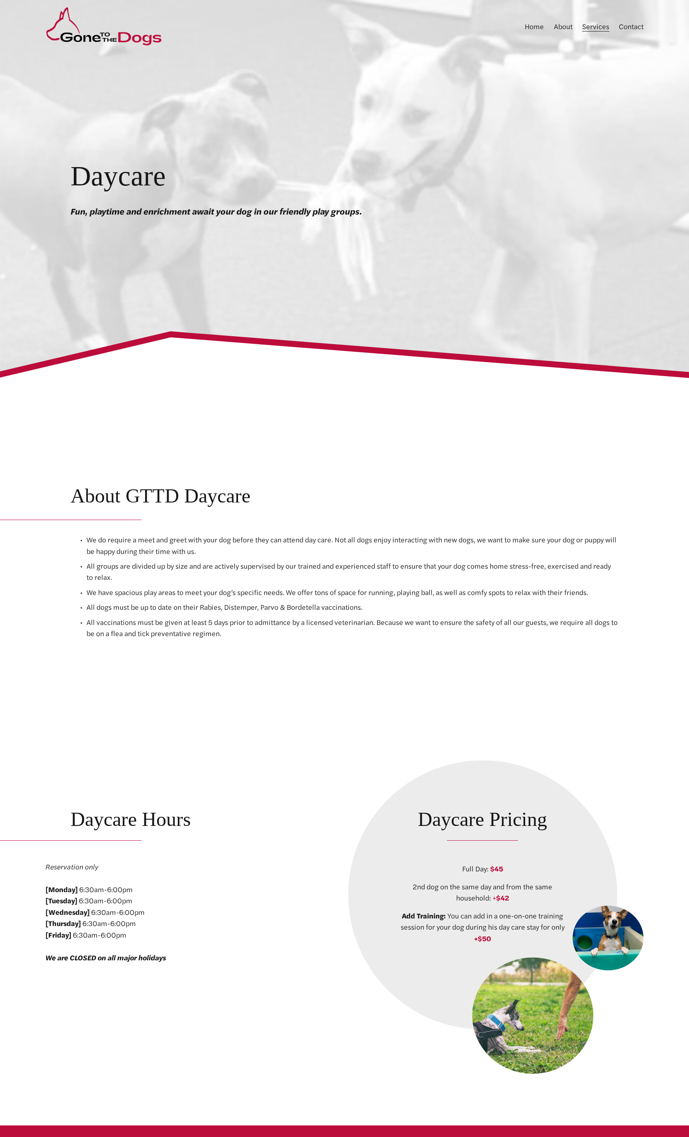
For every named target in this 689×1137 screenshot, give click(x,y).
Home (534, 26)
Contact (631, 26)
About (563, 26)
